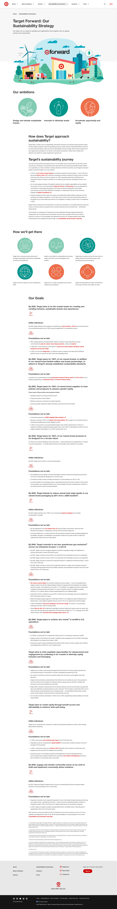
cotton (74, 326)
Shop (111, 4)
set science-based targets (45, 173)
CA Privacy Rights (64, 898)
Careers (40, 4)
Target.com (65, 867)
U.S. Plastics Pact (50, 528)
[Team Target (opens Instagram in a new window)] (20, 899)
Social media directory (18, 901)
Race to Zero (41, 175)
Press (85, 4)
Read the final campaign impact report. (55, 612)
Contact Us (65, 874)
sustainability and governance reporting (70, 218)
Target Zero (46, 351)
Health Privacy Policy (73, 898)
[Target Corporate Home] (6, 4)
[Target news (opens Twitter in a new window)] (14, 899)
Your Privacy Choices (42, 901)
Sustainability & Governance (57, 4)
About (14, 4)
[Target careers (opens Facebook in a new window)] (17, 899)
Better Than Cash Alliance (57, 420)
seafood (73, 344)
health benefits (56, 743)
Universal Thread (59, 186)
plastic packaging (67, 513)
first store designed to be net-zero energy (55, 603)
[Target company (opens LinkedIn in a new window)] (23, 899)
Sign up (87, 871)
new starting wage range (50, 740)
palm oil (43, 344)
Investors (74, 4)
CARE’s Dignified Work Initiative (54, 417)
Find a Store (65, 870)
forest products (66, 326)
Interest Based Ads (45, 898)
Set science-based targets (38, 583)
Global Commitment (43, 192)
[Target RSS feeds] (27, 899)
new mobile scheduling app (71, 756)
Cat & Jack (79, 377)
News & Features (27, 4)
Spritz (71, 377)
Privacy (37, 898)
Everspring (70, 186)
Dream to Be (54, 748)
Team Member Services (84, 898)
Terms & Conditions (54, 898)
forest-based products (57, 344)
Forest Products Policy (63, 379)
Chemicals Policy (48, 379)
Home (15, 14)
